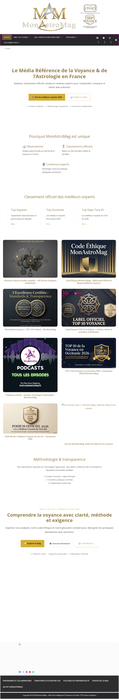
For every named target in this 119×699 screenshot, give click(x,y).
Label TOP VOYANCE (20, 37)
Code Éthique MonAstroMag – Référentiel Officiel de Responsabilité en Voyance (89, 281)
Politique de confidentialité (76, 681)
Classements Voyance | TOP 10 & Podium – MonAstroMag (30, 329)
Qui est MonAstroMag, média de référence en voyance (89, 444)
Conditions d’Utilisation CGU (47, 681)
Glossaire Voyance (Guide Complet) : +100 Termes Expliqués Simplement (30, 281)
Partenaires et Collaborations (17, 681)
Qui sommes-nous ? (11, 43)
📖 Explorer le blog (32, 543)
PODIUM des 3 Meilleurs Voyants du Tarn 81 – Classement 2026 (30, 437)
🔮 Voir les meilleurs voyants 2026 (47, 97)
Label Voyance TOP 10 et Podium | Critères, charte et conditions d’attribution (88, 330)
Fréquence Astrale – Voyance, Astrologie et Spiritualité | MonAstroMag (30, 396)
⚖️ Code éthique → (86, 543)
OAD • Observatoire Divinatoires (47, 37)
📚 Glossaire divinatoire (59, 543)
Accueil (7, 37)
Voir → (14, 224)
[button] (29, 37)
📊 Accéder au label (78, 97)
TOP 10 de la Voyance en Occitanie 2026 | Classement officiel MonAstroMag (88, 372)
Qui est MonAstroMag (13, 687)
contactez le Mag (100, 681)
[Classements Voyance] (59, 655)
